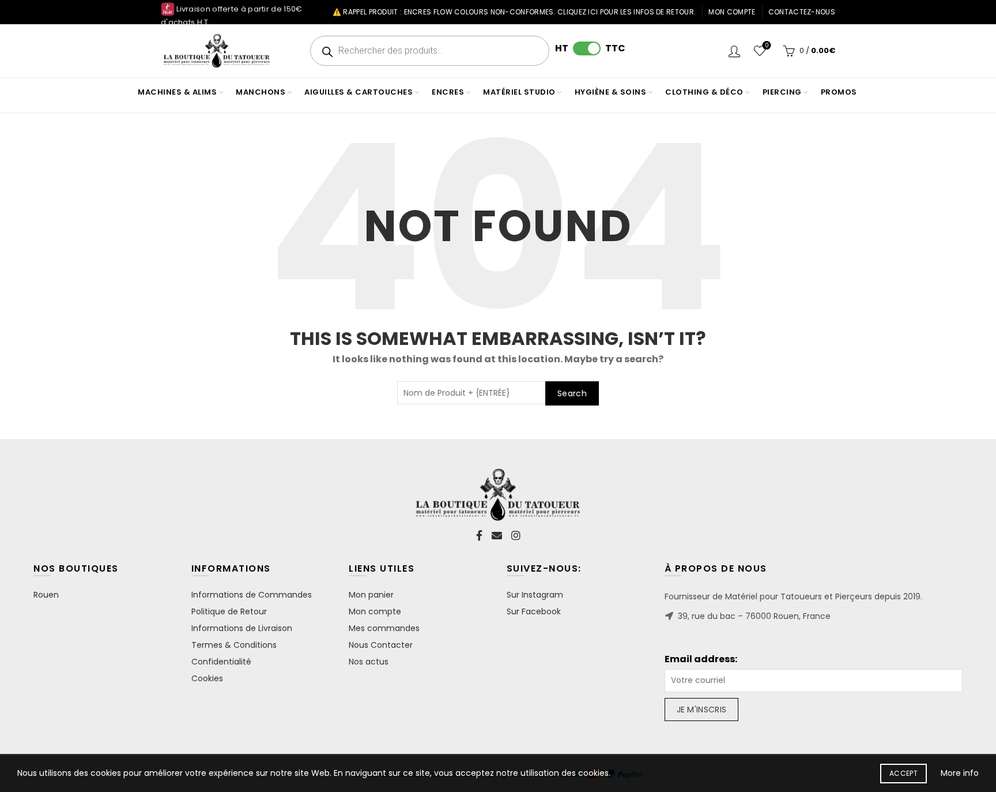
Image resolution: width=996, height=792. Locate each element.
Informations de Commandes (251, 594)
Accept (903, 773)
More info (960, 773)
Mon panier (371, 594)
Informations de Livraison (241, 628)
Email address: (701, 659)
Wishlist (766, 46)
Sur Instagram (535, 594)
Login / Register (734, 50)
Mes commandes (384, 628)
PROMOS (839, 92)
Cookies (207, 678)
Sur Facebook (534, 611)
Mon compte (731, 12)
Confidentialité (221, 661)
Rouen (46, 594)
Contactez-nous (801, 12)
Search (572, 393)
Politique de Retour (229, 611)
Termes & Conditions (234, 645)
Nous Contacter (381, 645)
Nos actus (368, 661)
